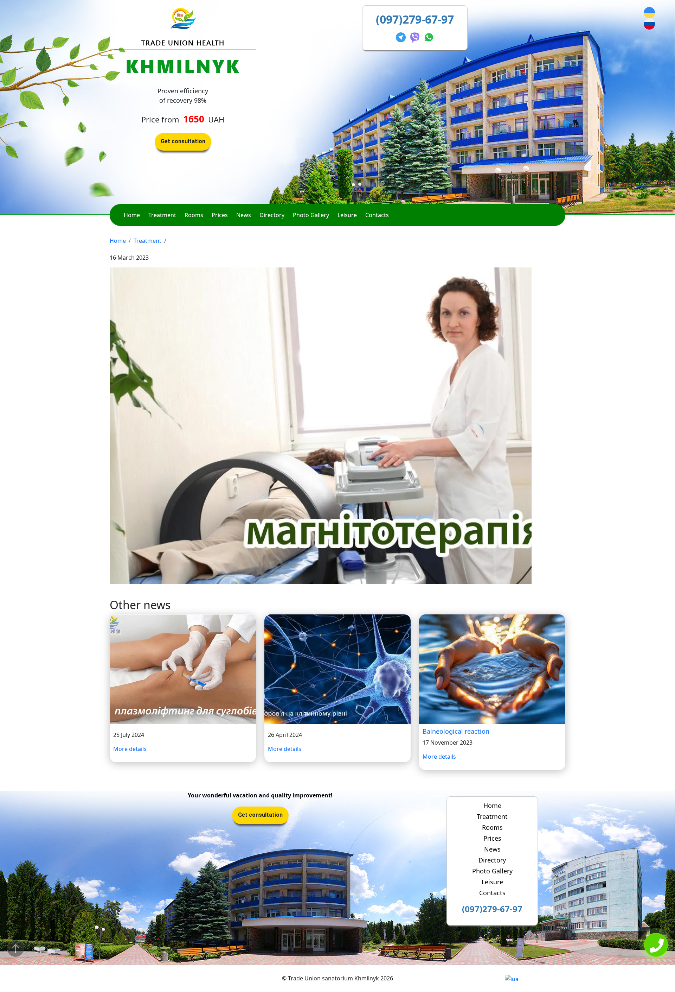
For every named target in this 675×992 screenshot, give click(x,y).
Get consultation (183, 141)
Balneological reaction (456, 731)
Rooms (194, 215)
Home (132, 215)
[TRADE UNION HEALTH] (183, 18)
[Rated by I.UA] (512, 978)
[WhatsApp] (429, 36)
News (243, 215)
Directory (271, 215)
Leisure (347, 215)
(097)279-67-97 (415, 19)
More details (130, 749)
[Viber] (416, 36)
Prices (220, 215)
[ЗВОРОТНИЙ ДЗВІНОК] (656, 946)
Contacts (377, 215)
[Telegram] (402, 36)
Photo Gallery (311, 215)
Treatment (162, 215)
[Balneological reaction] (492, 669)
